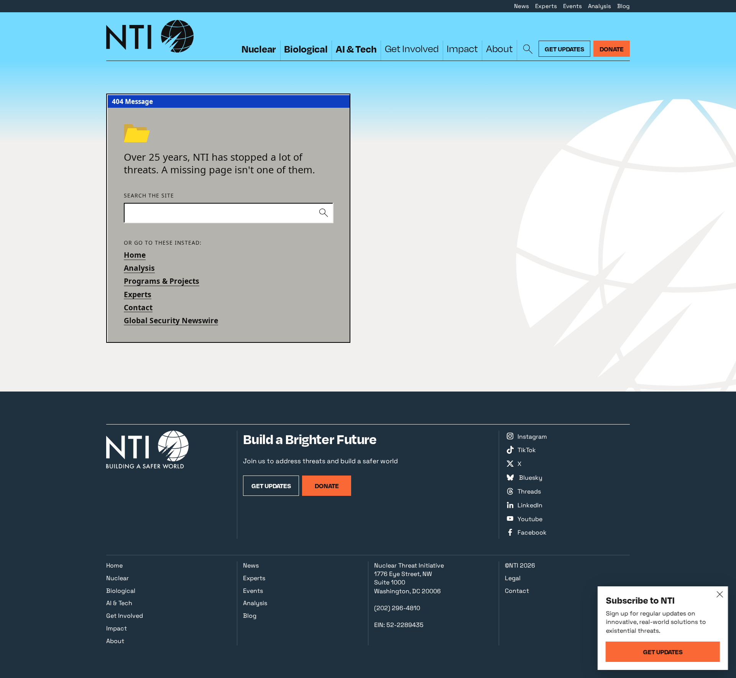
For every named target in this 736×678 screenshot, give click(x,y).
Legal (513, 578)
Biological (305, 49)
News (521, 6)
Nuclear (259, 49)
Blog (623, 6)
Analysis (599, 6)
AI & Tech (356, 49)
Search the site (149, 196)
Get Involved (412, 48)
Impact (462, 48)
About (499, 48)
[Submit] (323, 213)
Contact (138, 308)
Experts (546, 6)
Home (135, 255)
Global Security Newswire (171, 321)
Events (572, 6)
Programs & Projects (161, 281)
